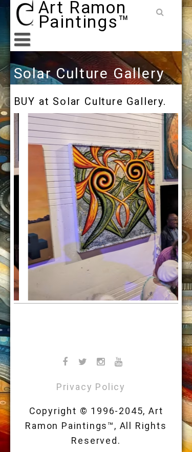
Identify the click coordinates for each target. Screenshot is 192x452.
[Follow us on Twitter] (83, 362)
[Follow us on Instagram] (101, 362)
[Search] (161, 12)
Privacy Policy (90, 386)
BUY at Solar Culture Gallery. (90, 101)
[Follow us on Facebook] (65, 362)
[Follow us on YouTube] (119, 362)
